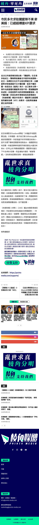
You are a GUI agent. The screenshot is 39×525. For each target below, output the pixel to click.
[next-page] (21, 325)
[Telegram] (22, 450)
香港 (2, 464)
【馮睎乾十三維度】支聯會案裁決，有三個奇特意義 (18, 390)
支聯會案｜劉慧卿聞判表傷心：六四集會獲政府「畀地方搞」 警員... (19, 418)
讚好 (35, 332)
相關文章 (14, 302)
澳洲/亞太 (4, 483)
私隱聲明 (16, 519)
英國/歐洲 (4, 474)
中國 (2, 469)
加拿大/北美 (5, 478)
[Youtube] (26, 450)
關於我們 (23, 519)
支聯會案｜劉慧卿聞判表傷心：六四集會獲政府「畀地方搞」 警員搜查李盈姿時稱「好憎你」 (32, 317)
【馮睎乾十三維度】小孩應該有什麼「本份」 (9, 289)
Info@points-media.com (9, 500)
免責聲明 (8, 519)
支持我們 (30, 519)
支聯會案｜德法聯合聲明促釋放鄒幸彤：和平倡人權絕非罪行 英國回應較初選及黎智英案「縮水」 (20, 317)
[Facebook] (13, 450)
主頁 (2, 15)
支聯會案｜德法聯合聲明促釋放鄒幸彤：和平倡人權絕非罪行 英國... (19, 408)
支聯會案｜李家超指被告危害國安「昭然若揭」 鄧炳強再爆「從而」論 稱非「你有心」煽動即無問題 (6, 318)
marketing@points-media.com (11, 507)
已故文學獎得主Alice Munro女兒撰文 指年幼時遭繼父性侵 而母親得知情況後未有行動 (29, 291)
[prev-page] (18, 325)
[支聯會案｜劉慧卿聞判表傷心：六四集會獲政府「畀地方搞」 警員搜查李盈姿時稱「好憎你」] (32, 309)
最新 (7, 15)
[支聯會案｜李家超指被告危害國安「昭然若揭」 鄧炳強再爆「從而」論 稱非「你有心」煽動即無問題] (7, 309)
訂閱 (35, 341)
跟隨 (35, 337)
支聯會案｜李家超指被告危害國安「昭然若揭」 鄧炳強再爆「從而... (19, 398)
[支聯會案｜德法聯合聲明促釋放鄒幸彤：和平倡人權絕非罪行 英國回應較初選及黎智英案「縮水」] (19, 309)
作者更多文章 (24, 302)
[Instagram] (17, 450)
